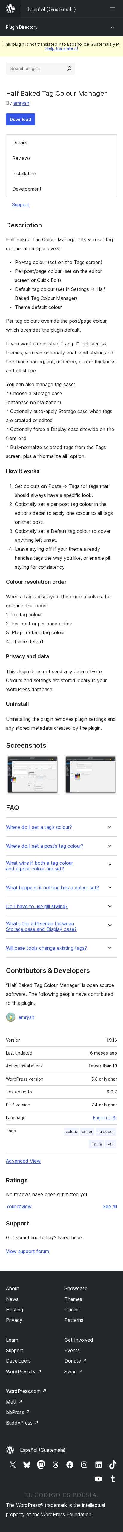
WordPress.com (26, 1391)
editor (87, 1131)
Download (20, 119)
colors (71, 1131)
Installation (24, 174)
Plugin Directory (22, 27)
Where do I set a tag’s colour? (39, 827)
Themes (73, 1299)
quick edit (106, 1131)
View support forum (27, 1251)
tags (111, 1143)
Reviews (21, 158)
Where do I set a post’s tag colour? (44, 846)
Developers (18, 1361)
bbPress (18, 1412)
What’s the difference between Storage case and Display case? (41, 926)
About (12, 1288)
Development (26, 189)
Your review (19, 1206)
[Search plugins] (69, 69)
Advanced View (23, 1161)
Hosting (14, 1310)
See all (110, 1206)
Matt (14, 1402)
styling (96, 1143)
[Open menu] (113, 9)
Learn (12, 1340)
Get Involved (78, 1340)
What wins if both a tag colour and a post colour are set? (39, 866)
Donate (75, 1361)
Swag (73, 1372)
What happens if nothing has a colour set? (52, 888)
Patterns (73, 1320)
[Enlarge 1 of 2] (51, 763)
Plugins (72, 1310)
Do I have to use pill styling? (37, 906)
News (12, 1299)
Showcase (75, 1288)
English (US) (105, 1117)
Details (19, 142)
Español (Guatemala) (43, 1450)
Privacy (14, 1320)
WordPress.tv (23, 1372)
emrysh (21, 103)
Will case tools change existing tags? (46, 948)
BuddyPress (22, 1423)
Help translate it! (61, 48)
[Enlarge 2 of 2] (109, 763)
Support (20, 204)
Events (72, 1350)
